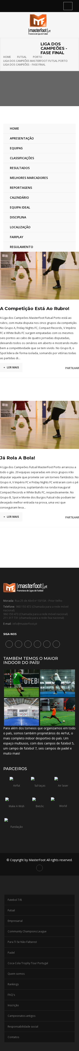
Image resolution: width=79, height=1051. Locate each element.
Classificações (22, 158)
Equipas (16, 148)
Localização (20, 227)
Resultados (20, 168)
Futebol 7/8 (15, 900)
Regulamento (21, 247)
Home (7, 57)
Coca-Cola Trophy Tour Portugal (28, 963)
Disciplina (18, 217)
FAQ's (11, 995)
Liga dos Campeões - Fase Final (24, 64)
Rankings (13, 984)
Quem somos (16, 974)
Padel (11, 953)
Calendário (19, 197)
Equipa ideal (20, 207)
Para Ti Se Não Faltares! (22, 942)
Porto (37, 57)
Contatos (13, 1037)
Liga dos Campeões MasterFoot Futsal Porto (35, 61)
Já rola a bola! (17, 457)
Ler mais (11, 367)
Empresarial (15, 921)
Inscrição (13, 1005)
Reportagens (21, 188)
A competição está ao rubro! (34, 308)
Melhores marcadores (29, 178)
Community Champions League (27, 931)
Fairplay (16, 237)
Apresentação (22, 138)
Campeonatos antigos (21, 1016)
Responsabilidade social (23, 1026)
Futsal (22, 57)
